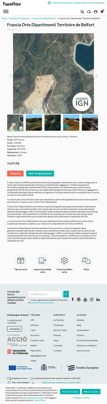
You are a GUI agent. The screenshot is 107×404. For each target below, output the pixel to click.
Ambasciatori (83, 330)
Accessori (34, 335)
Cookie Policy (39, 400)
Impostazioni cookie (34, 397)
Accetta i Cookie (70, 391)
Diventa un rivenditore (87, 345)
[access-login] (96, 12)
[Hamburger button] (5, 11)
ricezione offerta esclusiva (42, 302)
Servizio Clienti (60, 330)
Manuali (57, 335)
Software (34, 325)
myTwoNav (59, 320)
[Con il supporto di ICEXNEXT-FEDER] (53, 367)
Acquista (15, 173)
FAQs (56, 340)
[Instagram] (91, 299)
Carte (4, 18)
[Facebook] (73, 299)
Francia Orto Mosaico (19, 18)
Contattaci (14, 329)
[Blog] (79, 299)
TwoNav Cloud (37, 340)
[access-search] (82, 12)
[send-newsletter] (66, 294)
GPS (32, 320)
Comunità (58, 345)
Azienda (80, 320)
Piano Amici (35, 350)
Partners (80, 335)
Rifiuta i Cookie (91, 391)
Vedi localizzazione (40, 173)
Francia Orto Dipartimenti (44, 18)
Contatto (58, 350)
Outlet (33, 360)
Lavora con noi (83, 350)
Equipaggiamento (38, 355)
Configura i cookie (81, 397)
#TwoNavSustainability (87, 340)
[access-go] (88, 12)
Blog (79, 325)
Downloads (59, 325)
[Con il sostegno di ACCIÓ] (17, 345)
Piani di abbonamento (78, 2)
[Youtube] (85, 299)
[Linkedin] (98, 299)
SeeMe (33, 345)
